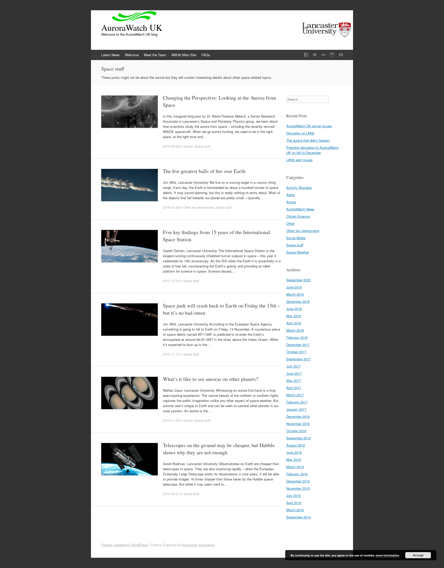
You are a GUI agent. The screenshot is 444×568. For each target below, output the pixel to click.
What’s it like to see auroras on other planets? (210, 379)
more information (387, 555)
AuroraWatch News (300, 209)
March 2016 (295, 466)
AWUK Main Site (183, 54)
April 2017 (293, 387)
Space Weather (297, 252)
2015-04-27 (171, 494)
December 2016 (298, 416)
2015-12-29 (171, 280)
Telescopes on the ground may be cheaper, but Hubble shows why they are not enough (219, 449)
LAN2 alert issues (299, 159)
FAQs (205, 54)
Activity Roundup (299, 187)
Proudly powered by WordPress (124, 544)
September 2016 (298, 438)
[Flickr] (323, 55)
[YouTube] (341, 55)
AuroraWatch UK (131, 27)
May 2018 (293, 315)
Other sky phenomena (198, 207)
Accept (418, 555)
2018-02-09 (171, 146)
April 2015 (293, 502)
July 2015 (293, 495)
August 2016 (295, 445)
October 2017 (296, 351)
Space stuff (202, 146)
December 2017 (298, 344)
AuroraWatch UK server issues (309, 125)
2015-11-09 (171, 420)
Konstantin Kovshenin (198, 544)
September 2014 (298, 517)
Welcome (132, 54)
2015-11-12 (171, 354)
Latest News (110, 54)
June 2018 (294, 308)
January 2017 (296, 409)
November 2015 (298, 488)
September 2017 (298, 359)
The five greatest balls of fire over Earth (204, 171)
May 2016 (293, 459)
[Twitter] (314, 55)
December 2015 (298, 481)
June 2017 (294, 373)
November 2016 (298, 423)
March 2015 (295, 509)
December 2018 (298, 301)
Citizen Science (298, 216)
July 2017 (293, 366)
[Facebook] (306, 55)
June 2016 (294, 452)
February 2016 (297, 473)
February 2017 (297, 402)
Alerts (290, 194)
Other (290, 223)
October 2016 (296, 430)
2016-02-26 (171, 207)
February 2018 (297, 337)
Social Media (296, 237)
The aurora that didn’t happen (308, 140)
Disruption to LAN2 (300, 133)
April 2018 (293, 323)
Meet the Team (155, 54)
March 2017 (295, 394)
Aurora (188, 146)
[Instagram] (332, 55)
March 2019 (295, 294)
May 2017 (293, 380)
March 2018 (295, 330)
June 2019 (294, 287)
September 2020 (298, 279)
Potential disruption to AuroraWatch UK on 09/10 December (312, 150)
